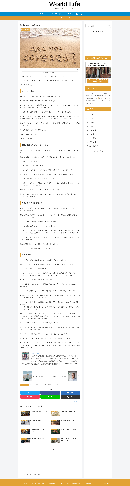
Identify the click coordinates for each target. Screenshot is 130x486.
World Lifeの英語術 (91, 138)
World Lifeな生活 (25, 384)
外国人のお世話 (51, 384)
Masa (32, 384)
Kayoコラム (89, 118)
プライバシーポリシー (65, 483)
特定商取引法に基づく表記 (78, 483)
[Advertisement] (50, 461)
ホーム (20, 483)
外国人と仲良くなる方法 (41, 384)
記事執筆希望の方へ (53, 483)
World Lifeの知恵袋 (91, 134)
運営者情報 (88, 483)
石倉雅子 (59, 384)
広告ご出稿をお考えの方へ (41, 483)
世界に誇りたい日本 (92, 142)
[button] (109, 26)
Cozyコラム (89, 114)
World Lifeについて (28, 483)
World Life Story (90, 122)
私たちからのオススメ (92, 146)
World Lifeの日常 (91, 130)
